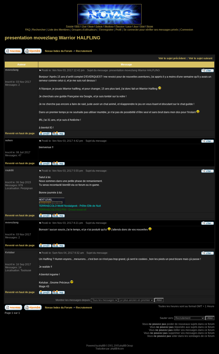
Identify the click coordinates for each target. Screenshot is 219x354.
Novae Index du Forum (58, 51)
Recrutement (84, 51)
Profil (118, 29)
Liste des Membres (59, 29)
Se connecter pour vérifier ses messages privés (150, 29)
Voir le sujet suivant (200, 58)
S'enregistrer (106, 29)
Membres (109, 26)
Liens (129, 26)
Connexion (186, 29)
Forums (69, 26)
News (91, 26)
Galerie (99, 26)
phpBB (101, 345)
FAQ (27, 29)
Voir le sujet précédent (172, 58)
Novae (150, 26)
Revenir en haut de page (20, 133)
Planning (119, 26)
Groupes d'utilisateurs (84, 29)
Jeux (135, 26)
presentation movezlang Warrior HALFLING (52, 37)
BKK (77, 26)
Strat (142, 26)
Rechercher (39, 29)
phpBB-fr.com (117, 348)
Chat (84, 26)
